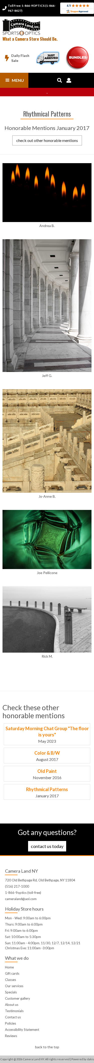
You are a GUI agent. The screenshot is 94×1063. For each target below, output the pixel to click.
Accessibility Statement (22, 1030)
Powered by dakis (82, 1059)
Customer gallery (17, 998)
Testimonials (14, 1011)
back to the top (47, 1047)
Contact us (13, 1017)
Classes (10, 980)
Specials (11, 992)
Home (9, 967)
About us (11, 1005)
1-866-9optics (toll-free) (23, 893)
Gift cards (12, 973)
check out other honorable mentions (47, 140)
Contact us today (47, 846)
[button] (14, 80)
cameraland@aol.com (21, 899)
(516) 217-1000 (17, 886)
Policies (10, 1023)
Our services (14, 986)
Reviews (11, 1036)
